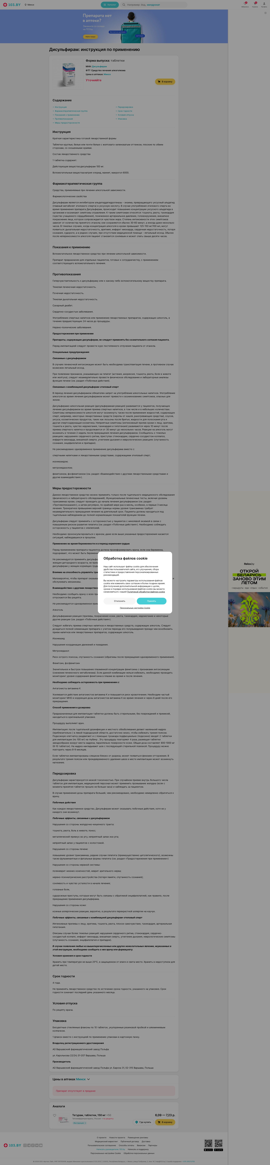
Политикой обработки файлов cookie (146, 591)
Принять (151, 601)
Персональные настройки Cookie (135, 608)
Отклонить (119, 601)
